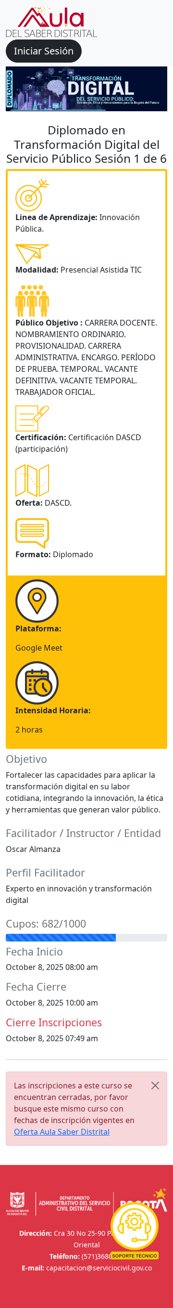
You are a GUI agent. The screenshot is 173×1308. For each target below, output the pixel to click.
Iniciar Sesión (44, 50)
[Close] (155, 1085)
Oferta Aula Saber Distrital (62, 1131)
